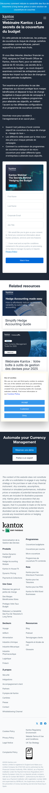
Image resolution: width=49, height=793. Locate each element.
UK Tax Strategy (32, 743)
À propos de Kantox (10, 693)
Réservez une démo (24, 450)
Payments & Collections (12, 578)
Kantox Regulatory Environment (33, 731)
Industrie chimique (10, 642)
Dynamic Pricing (9, 573)
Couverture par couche (35, 549)
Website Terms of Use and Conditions (35, 737)
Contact (6, 707)
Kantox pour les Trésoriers (32, 580)
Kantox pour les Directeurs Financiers (34, 573)
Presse (5, 702)
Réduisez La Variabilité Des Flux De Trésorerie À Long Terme (12, 614)
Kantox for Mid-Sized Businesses (34, 592)
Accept (24, 402)
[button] (44, 18)
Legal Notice (8, 743)
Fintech (6, 663)
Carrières (6, 698)
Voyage (6, 628)
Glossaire (30, 649)
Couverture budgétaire (35, 544)
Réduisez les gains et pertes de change (11, 590)
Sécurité (6, 675)
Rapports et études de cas (35, 643)
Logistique (7, 658)
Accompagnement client (13, 684)
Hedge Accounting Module (10, 562)
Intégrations (7, 679)
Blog (28, 628)
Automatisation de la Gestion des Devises (11, 541)
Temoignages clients (34, 637)
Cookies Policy (9, 731)
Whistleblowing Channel (12, 711)
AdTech (6, 633)
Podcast (29, 633)
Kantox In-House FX (11, 569)
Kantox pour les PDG (34, 587)
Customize (24, 409)
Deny (24, 416)
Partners (6, 688)
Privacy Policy (8, 738)
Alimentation (8, 637)
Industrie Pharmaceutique (9, 652)
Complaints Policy (10, 752)
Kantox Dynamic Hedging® (9, 555)
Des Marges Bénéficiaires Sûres (10, 597)
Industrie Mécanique (11, 647)
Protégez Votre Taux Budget (11, 605)
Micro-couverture (33, 553)
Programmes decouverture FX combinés (36, 559)
